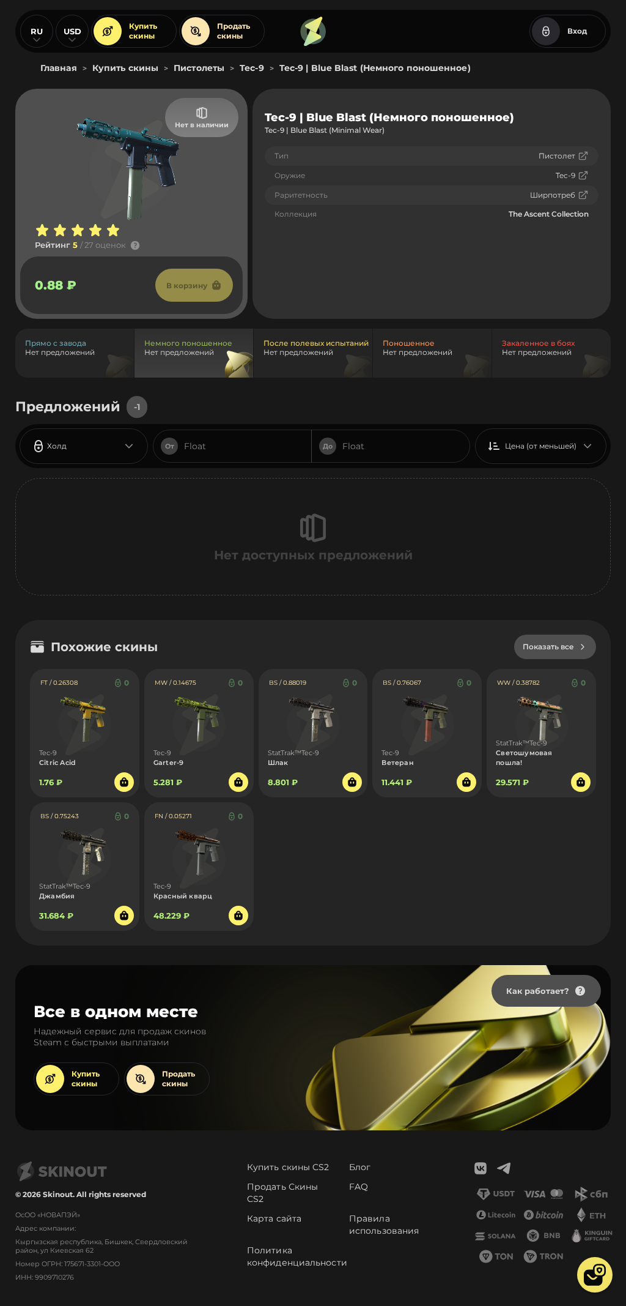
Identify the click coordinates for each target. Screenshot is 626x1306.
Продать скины (233, 30)
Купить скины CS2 (288, 1167)
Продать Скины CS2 (282, 1192)
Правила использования (384, 1224)
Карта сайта (274, 1218)
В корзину (186, 285)
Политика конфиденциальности (297, 1256)
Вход (577, 30)
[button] (595, 1275)
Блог (359, 1167)
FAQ (358, 1186)
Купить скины (143, 30)
